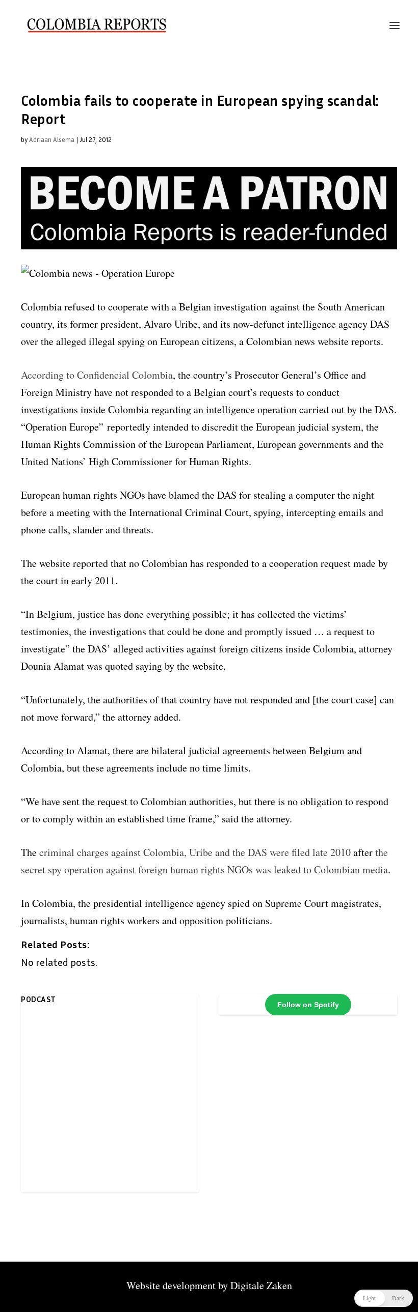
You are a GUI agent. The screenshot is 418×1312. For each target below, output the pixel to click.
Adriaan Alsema (51, 139)
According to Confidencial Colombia (97, 375)
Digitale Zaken (261, 1285)
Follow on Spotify (308, 1005)
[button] (383, 1298)
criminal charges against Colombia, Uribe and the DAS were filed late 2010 (195, 852)
